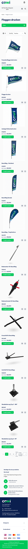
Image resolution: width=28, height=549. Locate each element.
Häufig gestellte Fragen (14, 494)
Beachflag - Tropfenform (9, 232)
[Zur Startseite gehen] (6, 2)
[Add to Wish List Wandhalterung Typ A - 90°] (22, 447)
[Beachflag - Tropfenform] (14, 219)
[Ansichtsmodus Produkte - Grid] (3, 33)
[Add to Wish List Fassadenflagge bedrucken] (22, 68)
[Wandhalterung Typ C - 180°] (14, 391)
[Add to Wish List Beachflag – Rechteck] (22, 171)
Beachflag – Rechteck (8, 163)
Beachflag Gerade (7, 198)
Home (3, 14)
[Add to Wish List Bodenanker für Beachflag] (22, 274)
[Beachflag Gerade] (14, 184)
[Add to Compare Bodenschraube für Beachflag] (25, 309)
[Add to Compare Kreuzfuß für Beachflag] (25, 343)
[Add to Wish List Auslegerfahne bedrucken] (22, 137)
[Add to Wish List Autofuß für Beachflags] (22, 378)
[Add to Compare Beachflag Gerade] (25, 206)
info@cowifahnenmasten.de (15, 487)
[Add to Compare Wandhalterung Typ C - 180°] (25, 412)
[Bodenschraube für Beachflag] (14, 288)
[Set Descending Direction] (25, 33)
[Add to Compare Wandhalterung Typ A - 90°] (25, 447)
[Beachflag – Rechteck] (14, 150)
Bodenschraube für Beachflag (10, 301)
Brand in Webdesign (19, 543)
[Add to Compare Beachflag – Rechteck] (25, 171)
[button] (14, 523)
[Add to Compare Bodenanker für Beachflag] (25, 274)
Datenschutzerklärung (7, 547)
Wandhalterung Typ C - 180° (9, 404)
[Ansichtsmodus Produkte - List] (5, 33)
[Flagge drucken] (14, 81)
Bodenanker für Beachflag (9, 266)
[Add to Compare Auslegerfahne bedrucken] (25, 137)
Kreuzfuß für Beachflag (8, 335)
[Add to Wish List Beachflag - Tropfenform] (22, 240)
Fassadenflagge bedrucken (9, 60)
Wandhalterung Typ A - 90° (9, 439)
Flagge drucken (6, 94)
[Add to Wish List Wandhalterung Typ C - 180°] (22, 412)
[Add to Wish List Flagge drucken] (22, 102)
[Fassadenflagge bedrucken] (14, 47)
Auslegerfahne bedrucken (9, 129)
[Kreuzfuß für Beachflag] (14, 322)
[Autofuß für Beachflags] (14, 357)
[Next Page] (13, 454)
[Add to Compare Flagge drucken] (25, 102)
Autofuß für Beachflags (8, 370)
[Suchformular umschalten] (25, 9)
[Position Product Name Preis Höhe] (18, 33)
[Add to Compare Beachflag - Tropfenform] (25, 240)
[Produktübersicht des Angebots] (24, 2)
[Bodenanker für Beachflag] (14, 253)
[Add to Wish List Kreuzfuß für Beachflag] (22, 343)
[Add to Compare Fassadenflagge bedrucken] (25, 68)
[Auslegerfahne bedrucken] (14, 116)
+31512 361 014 (12, 482)
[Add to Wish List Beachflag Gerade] (22, 206)
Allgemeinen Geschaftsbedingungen (10, 545)
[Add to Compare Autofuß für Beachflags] (25, 378)
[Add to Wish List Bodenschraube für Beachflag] (22, 309)
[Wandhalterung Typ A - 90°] (14, 426)
